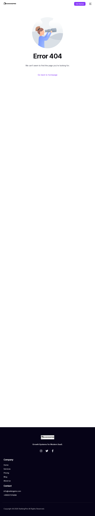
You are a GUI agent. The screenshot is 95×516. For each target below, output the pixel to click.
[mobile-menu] (90, 4)
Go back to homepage (47, 75)
